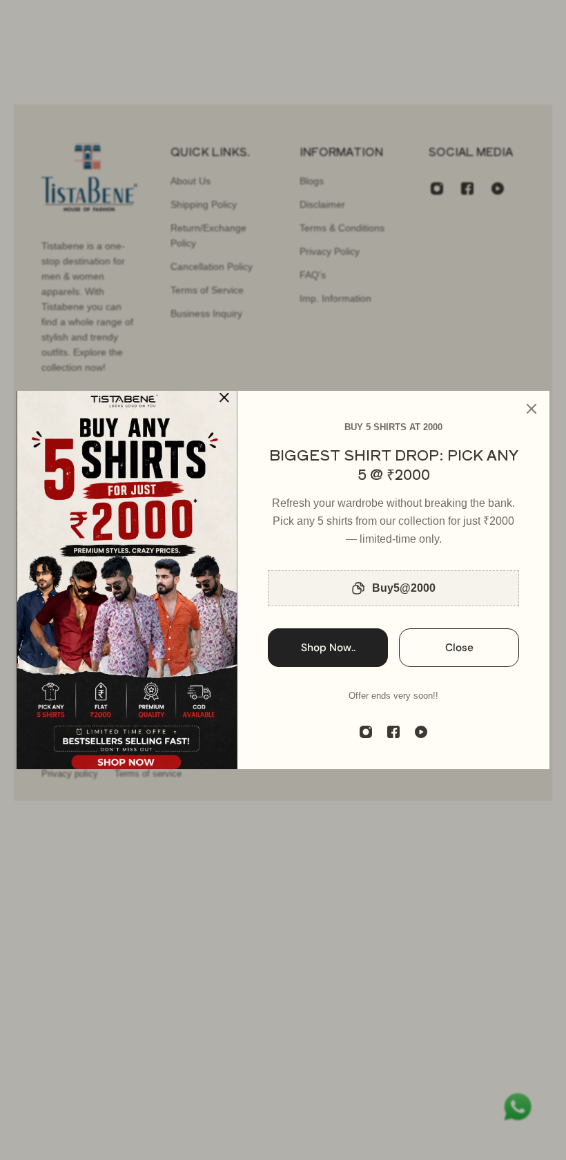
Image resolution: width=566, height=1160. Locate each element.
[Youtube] (421, 732)
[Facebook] (393, 732)
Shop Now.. (328, 648)
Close (459, 648)
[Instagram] (366, 732)
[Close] (531, 408)
